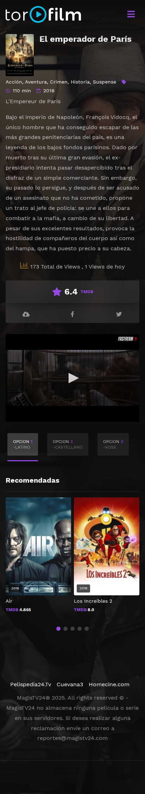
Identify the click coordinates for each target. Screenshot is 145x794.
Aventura (36, 82)
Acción (14, 82)
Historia (80, 82)
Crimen (59, 82)
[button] (58, 629)
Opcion (22, 444)
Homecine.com (109, 684)
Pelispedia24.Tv (30, 684)
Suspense (104, 82)
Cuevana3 (70, 684)
